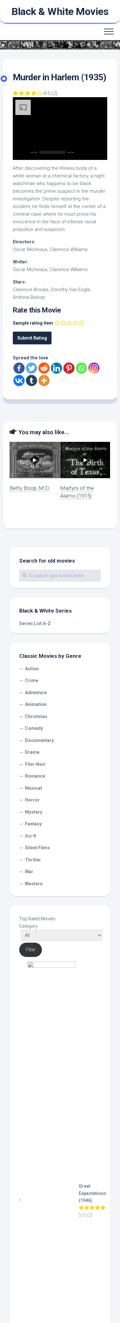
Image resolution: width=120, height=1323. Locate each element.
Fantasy (33, 823)
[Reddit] (44, 368)
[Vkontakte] (19, 380)
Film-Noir (35, 764)
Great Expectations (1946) (92, 1193)
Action (32, 668)
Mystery (33, 812)
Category (28, 926)
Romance (35, 776)
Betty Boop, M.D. (30, 488)
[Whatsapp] (81, 368)
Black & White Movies (60, 11)
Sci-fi (30, 835)
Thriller (33, 859)
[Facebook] (19, 368)
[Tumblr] (31, 380)
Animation (36, 704)
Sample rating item (33, 323)
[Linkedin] (56, 368)
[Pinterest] (69, 368)
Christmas (36, 716)
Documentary (39, 740)
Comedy (34, 728)
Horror (32, 799)
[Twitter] (31, 368)
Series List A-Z (35, 623)
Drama (32, 752)
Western (34, 883)
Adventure (36, 692)
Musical (33, 788)
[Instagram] (94, 368)
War (29, 871)
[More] (44, 380)
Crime (31, 680)
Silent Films (37, 847)
